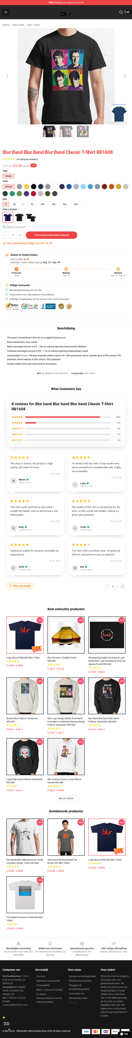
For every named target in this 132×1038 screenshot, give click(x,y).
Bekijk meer (66, 798)
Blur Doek (18, 24)
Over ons (40, 976)
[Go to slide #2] (66, 131)
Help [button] (126, 1034)
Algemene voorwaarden (48, 980)
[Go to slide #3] (82, 131)
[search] (121, 12)
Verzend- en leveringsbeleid (82, 976)
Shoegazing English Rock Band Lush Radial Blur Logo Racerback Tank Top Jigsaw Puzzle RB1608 (106, 660)
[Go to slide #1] (49, 131)
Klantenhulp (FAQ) (78, 998)
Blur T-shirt (34, 24)
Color (5, 181)
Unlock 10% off (6, 1023)
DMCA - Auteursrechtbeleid (49, 989)
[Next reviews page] (123, 586)
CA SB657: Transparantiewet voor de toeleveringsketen (49, 998)
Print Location (10, 209)
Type (5, 171)
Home (6, 24)
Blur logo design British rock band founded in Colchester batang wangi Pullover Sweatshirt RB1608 (66, 721)
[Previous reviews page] (107, 586)
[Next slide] (124, 76)
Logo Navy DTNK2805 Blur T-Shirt (23, 657)
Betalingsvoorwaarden (80, 980)
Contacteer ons (76, 993)
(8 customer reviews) (27, 159)
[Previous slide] (7, 76)
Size (5, 199)
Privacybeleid (42, 985)
